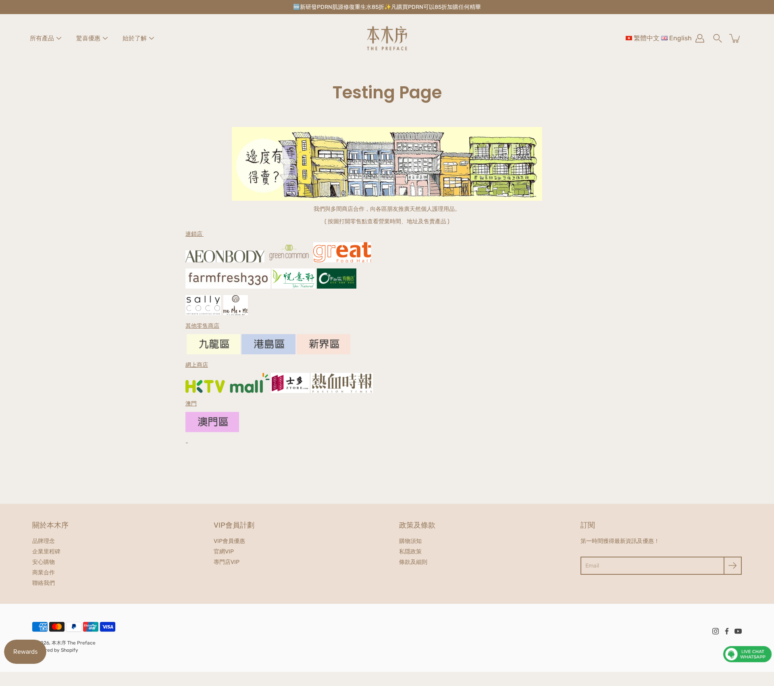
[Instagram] (715, 631)
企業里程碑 (46, 551)
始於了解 (135, 38)
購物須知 (410, 541)
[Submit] (733, 566)
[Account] (699, 38)
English (680, 38)
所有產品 (42, 38)
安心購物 (43, 562)
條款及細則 (413, 562)
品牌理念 (43, 541)
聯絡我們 (43, 583)
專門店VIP (226, 562)
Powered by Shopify (55, 650)
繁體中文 (647, 38)
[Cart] (735, 38)
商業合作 (43, 572)
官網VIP (224, 551)
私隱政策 (410, 551)
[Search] (717, 38)
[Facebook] (726, 631)
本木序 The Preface (74, 643)
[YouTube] (738, 631)
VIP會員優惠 (229, 541)
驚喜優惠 (88, 38)
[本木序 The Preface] (387, 38)
